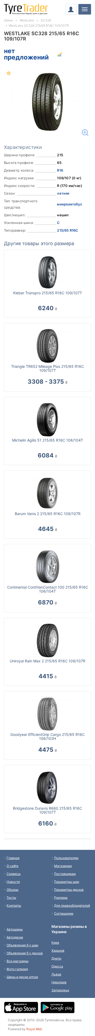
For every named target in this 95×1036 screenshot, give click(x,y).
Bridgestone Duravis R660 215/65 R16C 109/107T (47, 810)
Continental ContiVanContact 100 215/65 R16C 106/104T (47, 589)
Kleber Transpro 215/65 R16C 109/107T (47, 293)
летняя (63, 193)
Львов (56, 974)
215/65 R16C (67, 230)
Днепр (56, 958)
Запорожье (60, 990)
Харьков (57, 950)
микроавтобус (69, 204)
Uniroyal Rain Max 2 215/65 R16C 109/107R (47, 661)
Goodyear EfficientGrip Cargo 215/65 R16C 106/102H (47, 736)
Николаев (58, 982)
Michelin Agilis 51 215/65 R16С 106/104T (47, 440)
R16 (60, 170)
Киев (55, 943)
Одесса (57, 966)
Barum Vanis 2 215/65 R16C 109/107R (47, 513)
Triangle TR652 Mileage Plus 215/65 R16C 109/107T (47, 368)
